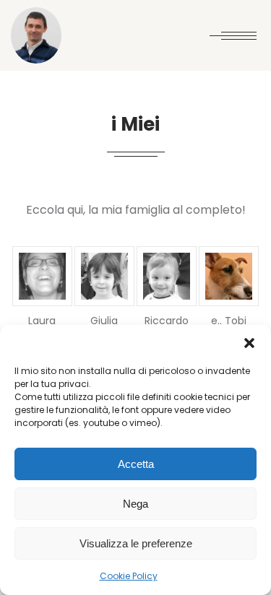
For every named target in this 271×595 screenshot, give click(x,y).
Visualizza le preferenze (135, 543)
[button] (249, 343)
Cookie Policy (129, 576)
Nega (135, 504)
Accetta (136, 464)
